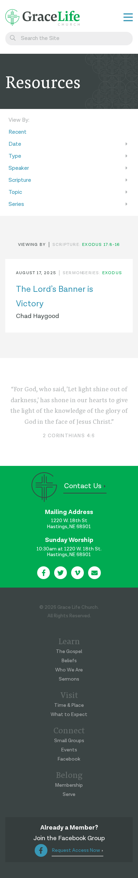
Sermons (69, 679)
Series (16, 204)
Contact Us (83, 486)
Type (14, 156)
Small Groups (69, 741)
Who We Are (69, 670)
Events (69, 750)
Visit (69, 694)
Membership (69, 785)
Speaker (18, 168)
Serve (69, 794)
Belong (69, 774)
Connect (69, 729)
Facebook (69, 759)
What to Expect (69, 714)
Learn (69, 640)
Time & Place (69, 705)
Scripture (19, 180)
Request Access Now (76, 850)
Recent (17, 132)
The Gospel (69, 651)
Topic (15, 192)
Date (14, 144)
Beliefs (69, 661)
